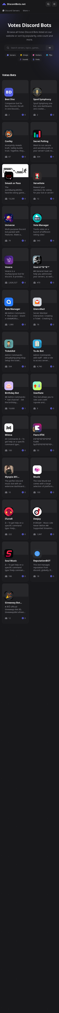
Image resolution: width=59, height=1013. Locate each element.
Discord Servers (12, 10)
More (25, 10)
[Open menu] (54, 4)
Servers (12, 55)
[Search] (48, 4)
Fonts (37, 59)
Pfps (50, 55)
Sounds (25, 59)
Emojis (25, 55)
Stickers (38, 55)
